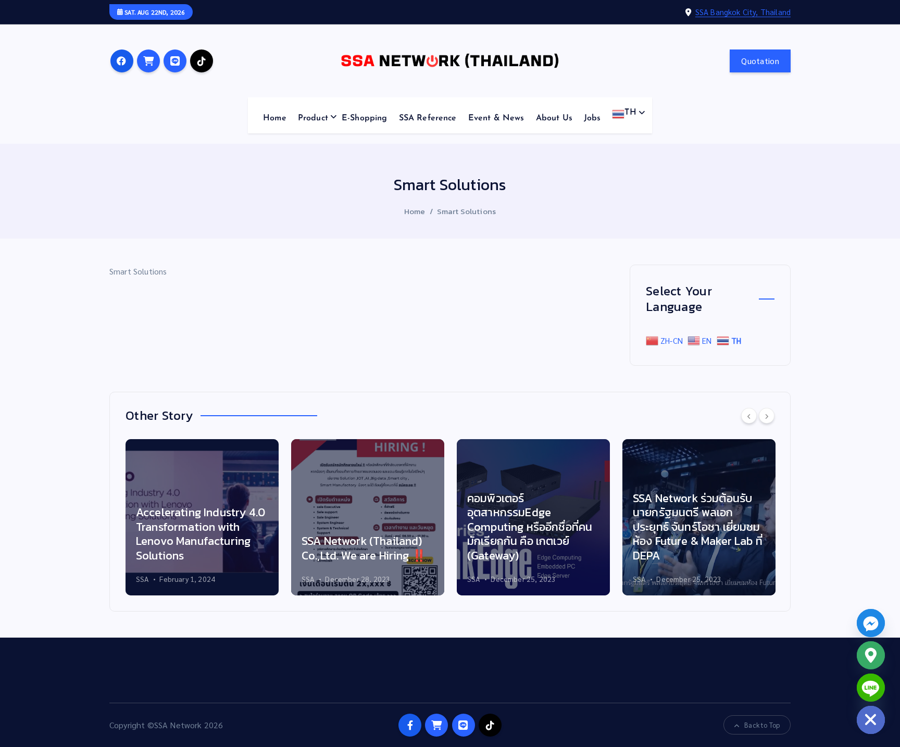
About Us (554, 118)
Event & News (496, 118)
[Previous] (749, 416)
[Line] (871, 688)
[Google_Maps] (871, 655)
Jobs (592, 118)
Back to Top (762, 724)
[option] (202, 517)
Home (274, 118)
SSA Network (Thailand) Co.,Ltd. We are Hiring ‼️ (364, 548)
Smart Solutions (466, 211)
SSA (142, 578)
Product (313, 118)
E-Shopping (365, 118)
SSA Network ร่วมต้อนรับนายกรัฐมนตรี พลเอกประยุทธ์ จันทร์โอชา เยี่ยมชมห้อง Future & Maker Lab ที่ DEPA (697, 527)
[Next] (766, 416)
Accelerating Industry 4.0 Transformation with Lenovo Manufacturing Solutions (200, 534)
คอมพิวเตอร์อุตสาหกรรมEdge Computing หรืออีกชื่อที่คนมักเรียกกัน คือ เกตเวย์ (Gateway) (529, 527)
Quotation (760, 60)
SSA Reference (428, 118)
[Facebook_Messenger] (871, 623)
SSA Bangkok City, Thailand (743, 12)
